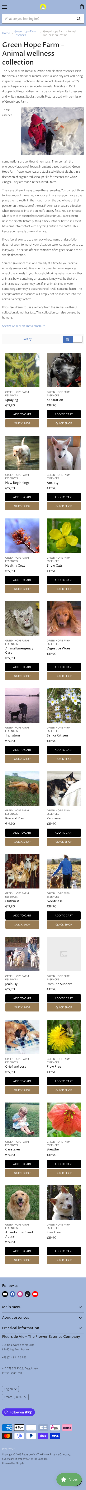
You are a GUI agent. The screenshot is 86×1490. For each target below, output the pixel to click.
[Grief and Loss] (22, 1037)
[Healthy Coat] (22, 535)
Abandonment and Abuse (19, 1234)
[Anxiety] (64, 453)
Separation (55, 400)
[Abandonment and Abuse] (22, 1202)
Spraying (11, 400)
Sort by (27, 339)
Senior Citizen (57, 735)
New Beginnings (17, 483)
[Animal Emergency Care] (22, 618)
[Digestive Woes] (64, 618)
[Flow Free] (64, 1037)
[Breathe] (64, 1120)
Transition (12, 735)
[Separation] (64, 370)
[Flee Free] (64, 1202)
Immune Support (59, 984)
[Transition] (22, 705)
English (8, 1389)
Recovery (54, 818)
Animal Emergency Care (19, 650)
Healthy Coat (15, 565)
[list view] (77, 339)
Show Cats (55, 565)
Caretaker (12, 1149)
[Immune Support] (64, 954)
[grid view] (68, 339)
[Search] (78, 19)
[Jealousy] (22, 954)
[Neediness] (64, 871)
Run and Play (14, 818)
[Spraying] (22, 370)
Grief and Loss (15, 1066)
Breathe (53, 1149)
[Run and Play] (22, 788)
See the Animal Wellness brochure (23, 326)
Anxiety (52, 483)
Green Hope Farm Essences (25, 33)
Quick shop (22, 423)
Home (6, 33)
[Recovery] (64, 788)
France (13, 1397)
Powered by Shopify (13, 1463)
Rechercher (8, 1449)
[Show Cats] (64, 535)
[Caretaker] (22, 1120)
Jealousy (11, 984)
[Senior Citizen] (64, 705)
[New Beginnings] (22, 453)
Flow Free (54, 1066)
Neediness (54, 901)
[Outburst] (22, 871)
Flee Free (54, 1232)
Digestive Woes (58, 648)
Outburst (12, 901)
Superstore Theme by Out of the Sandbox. (25, 1459)
